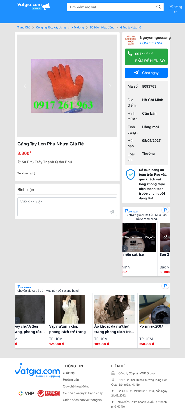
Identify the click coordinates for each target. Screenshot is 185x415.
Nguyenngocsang (155, 37)
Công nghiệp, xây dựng (51, 27)
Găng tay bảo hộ (130, 27)
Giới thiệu (69, 372)
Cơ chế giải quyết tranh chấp (83, 393)
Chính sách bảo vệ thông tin (82, 399)
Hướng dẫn (71, 379)
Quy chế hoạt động (76, 386)
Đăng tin (178, 7)
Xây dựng (78, 27)
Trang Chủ (23, 27)
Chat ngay (150, 72)
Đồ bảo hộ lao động (102, 27)
